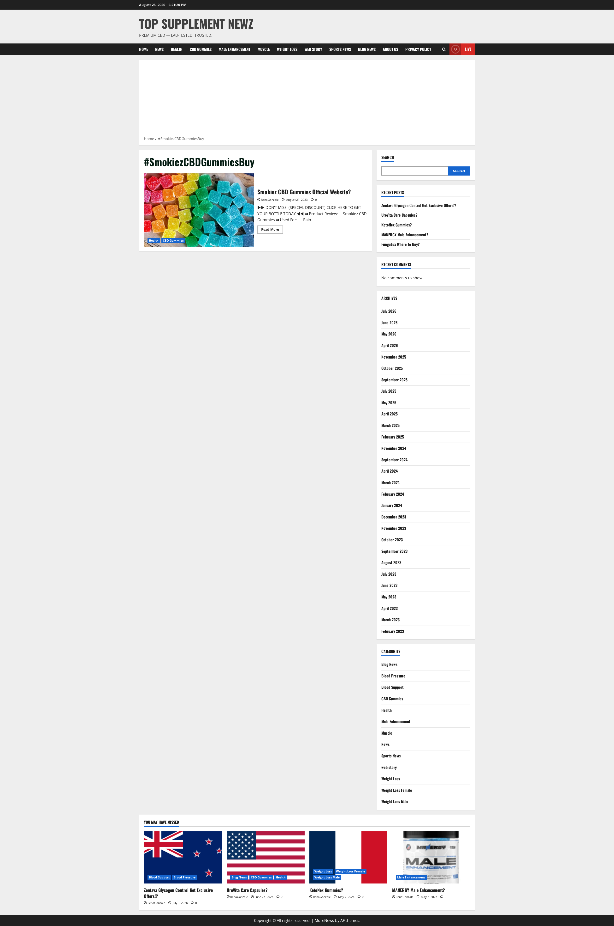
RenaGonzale (270, 200)
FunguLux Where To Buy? (400, 244)
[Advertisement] (307, 99)
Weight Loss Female (396, 790)
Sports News (340, 49)
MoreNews (324, 920)
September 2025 (394, 380)
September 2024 (394, 460)
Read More (272, 230)
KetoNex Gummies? (396, 225)
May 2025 (388, 402)
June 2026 (389, 322)
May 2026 (388, 334)
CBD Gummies (201, 49)
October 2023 (392, 539)
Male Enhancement (234, 49)
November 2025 (393, 357)
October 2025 (392, 368)
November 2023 (393, 528)
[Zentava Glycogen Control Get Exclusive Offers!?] (183, 857)
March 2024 (390, 482)
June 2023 (389, 585)
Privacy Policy (418, 49)
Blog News (367, 49)
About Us (390, 49)
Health (177, 49)
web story (313, 49)
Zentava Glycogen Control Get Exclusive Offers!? (418, 205)
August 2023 (391, 562)
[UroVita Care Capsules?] (266, 857)
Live (468, 49)
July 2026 (388, 311)
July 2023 (388, 574)
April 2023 (389, 608)
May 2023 (388, 597)
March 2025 (390, 425)
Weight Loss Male (394, 801)
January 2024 (391, 505)
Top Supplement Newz (196, 23)
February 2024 (392, 494)
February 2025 (392, 437)
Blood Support (392, 687)
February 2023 (392, 631)
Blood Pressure (393, 676)
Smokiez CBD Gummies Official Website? (199, 210)
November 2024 (393, 448)
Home (143, 49)
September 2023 (394, 551)
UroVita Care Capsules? (399, 215)
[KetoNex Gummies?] (348, 857)
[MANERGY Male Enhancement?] (431, 857)
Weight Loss (287, 49)
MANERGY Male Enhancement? (404, 235)
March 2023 (390, 619)
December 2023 (393, 517)
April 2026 (389, 345)
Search (387, 157)
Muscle (264, 49)
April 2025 (389, 414)
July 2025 (388, 391)
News (159, 49)
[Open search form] (444, 49)
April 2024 (389, 471)
